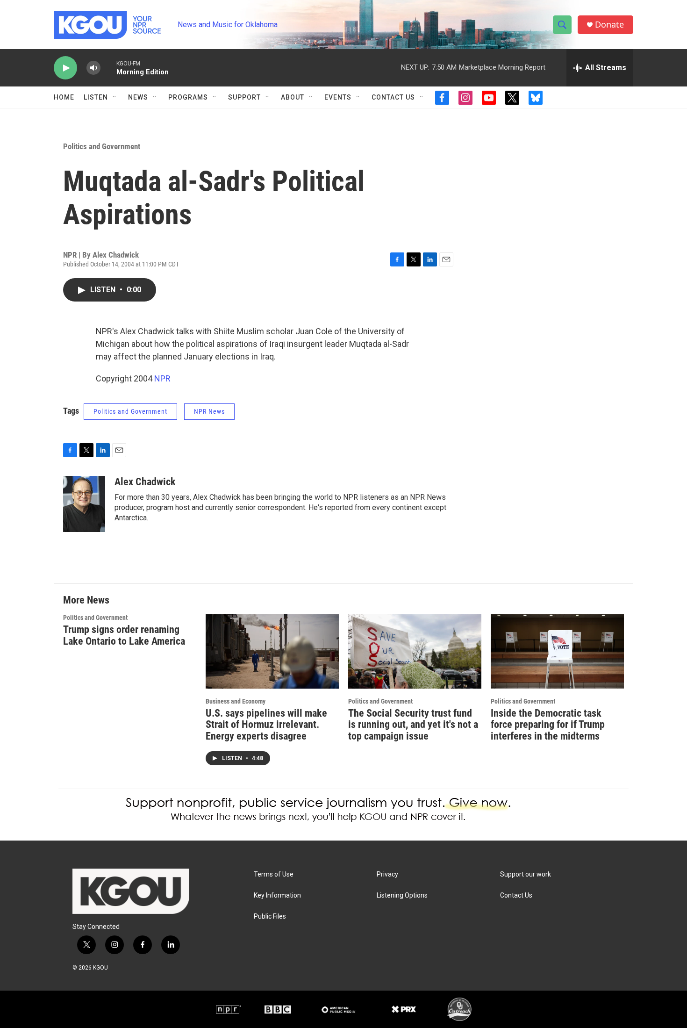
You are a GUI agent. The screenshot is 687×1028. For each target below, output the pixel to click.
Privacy (387, 874)
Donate (609, 24)
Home (64, 97)
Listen (96, 97)
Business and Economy (235, 701)
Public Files (270, 916)
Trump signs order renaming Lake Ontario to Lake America (124, 635)
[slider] (108, 67)
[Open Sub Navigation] (115, 97)
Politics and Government (101, 146)
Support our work (525, 874)
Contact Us (393, 97)
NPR (162, 378)
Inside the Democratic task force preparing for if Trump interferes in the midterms (548, 724)
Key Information (277, 895)
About (292, 97)
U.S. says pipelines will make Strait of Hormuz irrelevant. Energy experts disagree (266, 724)
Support (244, 97)
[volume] (93, 68)
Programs (188, 97)
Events (337, 97)
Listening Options (402, 895)
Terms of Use (273, 874)
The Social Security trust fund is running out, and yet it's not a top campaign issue (413, 724)
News (138, 97)
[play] (65, 68)
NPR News (209, 411)
